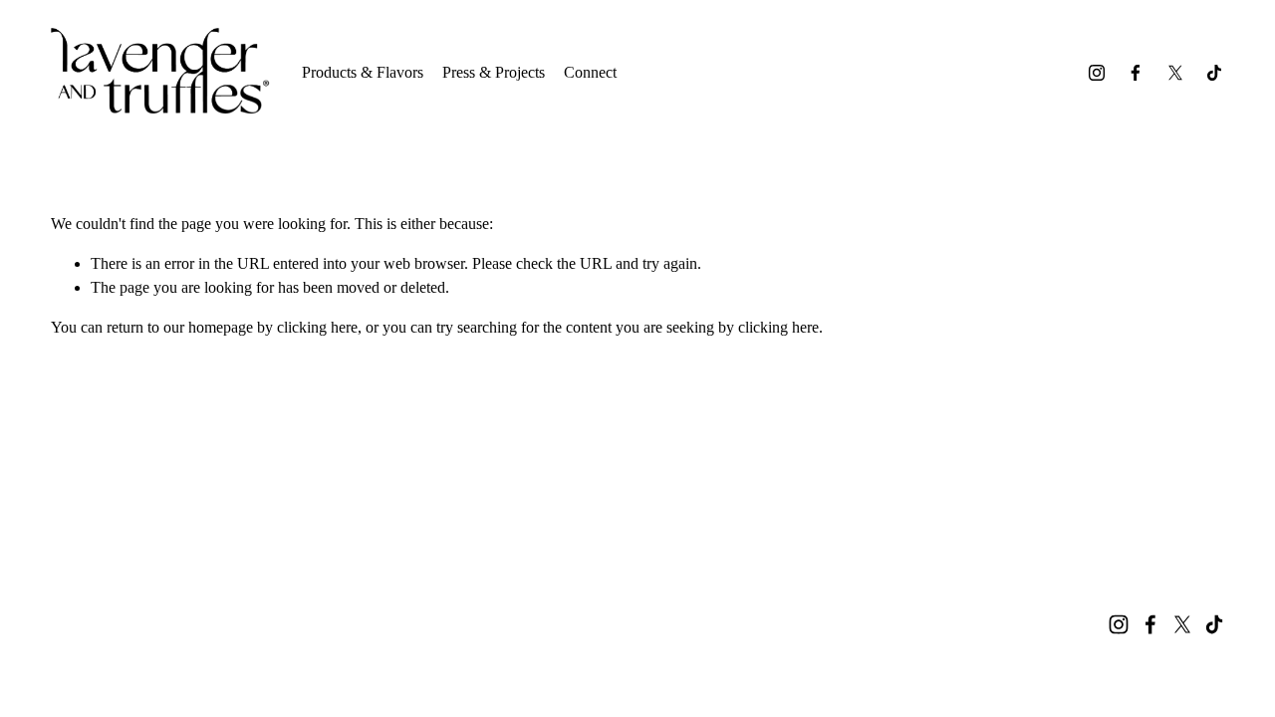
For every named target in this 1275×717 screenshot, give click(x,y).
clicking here (317, 327)
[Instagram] (1097, 73)
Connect (590, 72)
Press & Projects (493, 72)
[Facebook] (1136, 73)
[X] (1175, 73)
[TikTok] (1214, 73)
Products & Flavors (362, 72)
